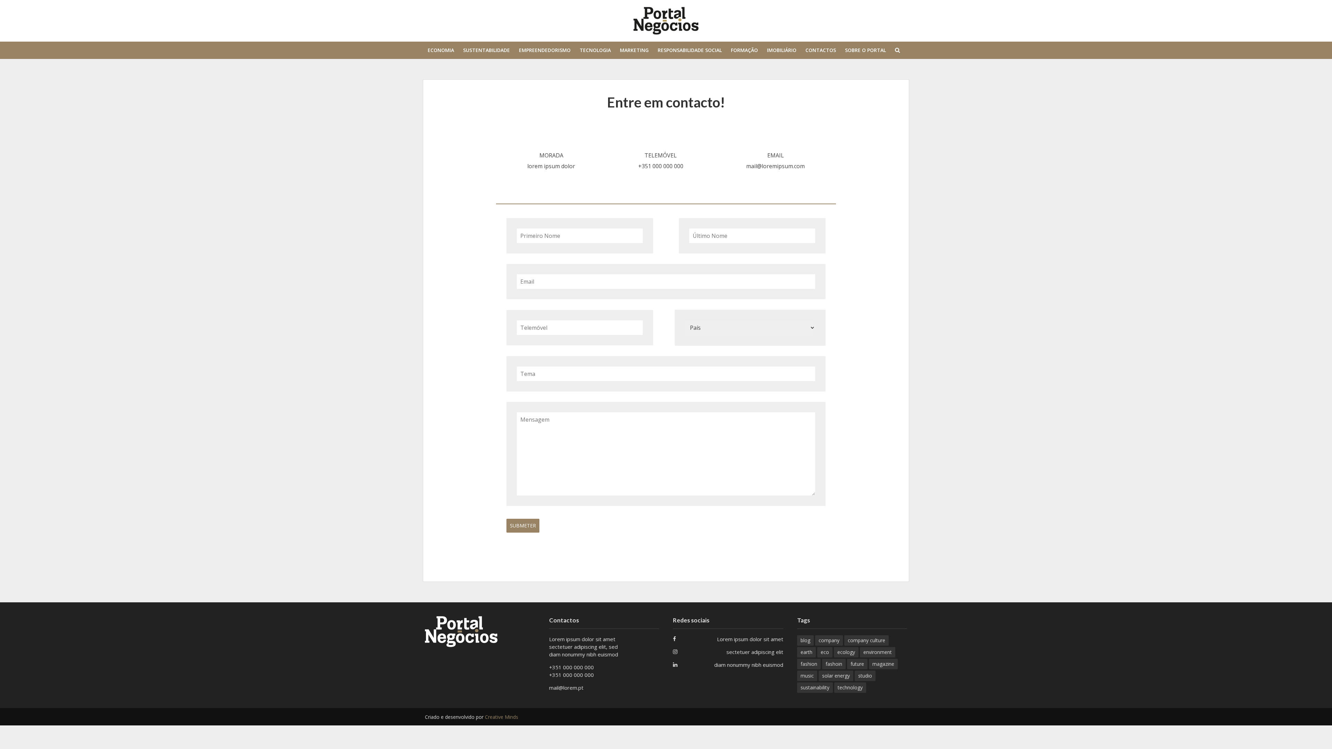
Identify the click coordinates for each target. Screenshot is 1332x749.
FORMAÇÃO (744, 50)
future (857, 664)
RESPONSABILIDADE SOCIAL (690, 50)
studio (865, 675)
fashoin (834, 664)
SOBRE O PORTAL (865, 50)
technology (850, 687)
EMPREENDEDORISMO (545, 50)
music (807, 675)
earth (806, 652)
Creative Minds (501, 717)
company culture (866, 640)
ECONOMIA (441, 50)
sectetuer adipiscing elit (754, 651)
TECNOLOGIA (595, 50)
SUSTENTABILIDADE (486, 50)
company (829, 640)
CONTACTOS (820, 50)
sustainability (815, 687)
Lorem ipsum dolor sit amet (750, 639)
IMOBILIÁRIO (781, 50)
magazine (883, 664)
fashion (809, 664)
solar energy (836, 675)
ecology (846, 652)
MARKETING (634, 50)
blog (805, 640)
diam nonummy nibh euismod (748, 664)
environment (877, 652)
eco (825, 652)
